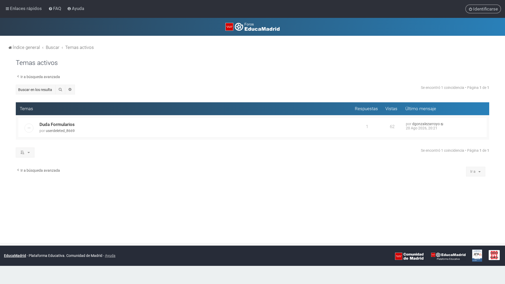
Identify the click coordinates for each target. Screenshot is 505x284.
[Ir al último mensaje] (442, 124)
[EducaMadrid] (448, 256)
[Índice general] (252, 27)
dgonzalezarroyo (426, 124)
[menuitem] (55, 8)
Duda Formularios (57, 124)
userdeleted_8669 (60, 131)
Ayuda (110, 255)
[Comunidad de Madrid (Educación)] (409, 256)
